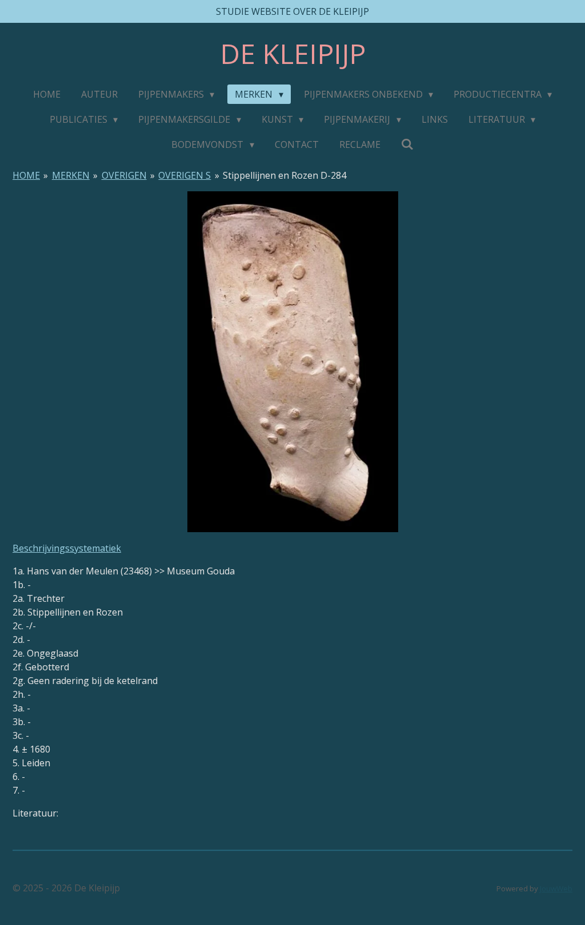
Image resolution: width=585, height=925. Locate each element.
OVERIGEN (124, 175)
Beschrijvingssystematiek (67, 548)
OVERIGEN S (184, 175)
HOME (26, 175)
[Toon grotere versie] (292, 361)
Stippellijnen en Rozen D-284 (284, 175)
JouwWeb (556, 888)
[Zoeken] (407, 144)
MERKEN (71, 175)
